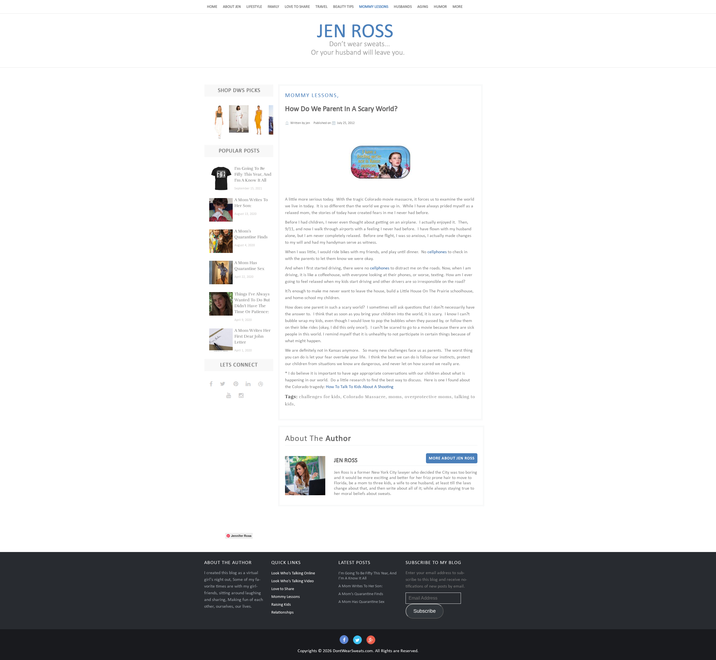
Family (273, 7)
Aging (422, 7)
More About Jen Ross (452, 458)
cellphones (437, 252)
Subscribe (424, 611)
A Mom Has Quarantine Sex (361, 602)
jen (308, 123)
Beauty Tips (343, 7)
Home (212, 7)
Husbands (403, 7)
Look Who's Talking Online (293, 573)
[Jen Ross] (358, 55)
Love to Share (297, 7)
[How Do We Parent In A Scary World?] (380, 161)
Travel (321, 7)
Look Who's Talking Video (292, 581)
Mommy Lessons (373, 7)
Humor (440, 7)
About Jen (232, 7)
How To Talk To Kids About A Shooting (360, 387)
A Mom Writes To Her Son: (360, 586)
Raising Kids (281, 605)
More (458, 7)
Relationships (282, 612)
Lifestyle (254, 7)
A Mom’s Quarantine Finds (360, 594)
